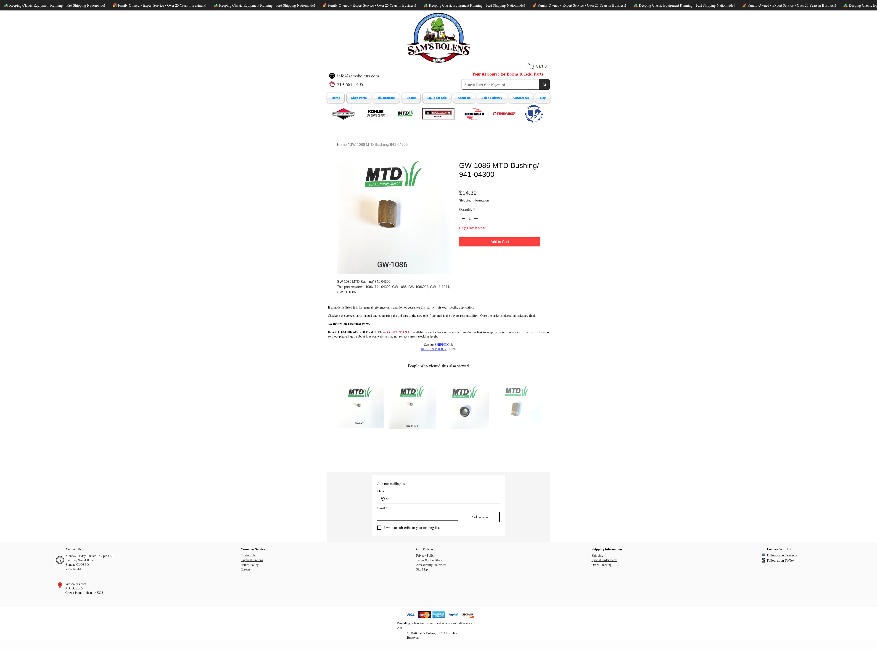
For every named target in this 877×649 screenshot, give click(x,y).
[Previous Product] (329, 407)
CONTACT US (397, 332)
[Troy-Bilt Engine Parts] (504, 114)
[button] (539, 66)
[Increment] (476, 218)
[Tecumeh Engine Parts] (473, 114)
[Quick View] (360, 407)
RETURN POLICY (433, 349)
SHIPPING (442, 344)
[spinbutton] (469, 218)
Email (382, 508)
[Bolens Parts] (438, 113)
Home (342, 145)
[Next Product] (547, 407)
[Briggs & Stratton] (343, 114)
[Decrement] (463, 218)
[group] (438, 420)
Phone (381, 491)
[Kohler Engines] (376, 114)
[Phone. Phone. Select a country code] (384, 499)
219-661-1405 (350, 84)
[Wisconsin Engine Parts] (533, 114)
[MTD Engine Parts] (405, 114)
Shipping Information (474, 200)
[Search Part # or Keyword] (544, 84)
